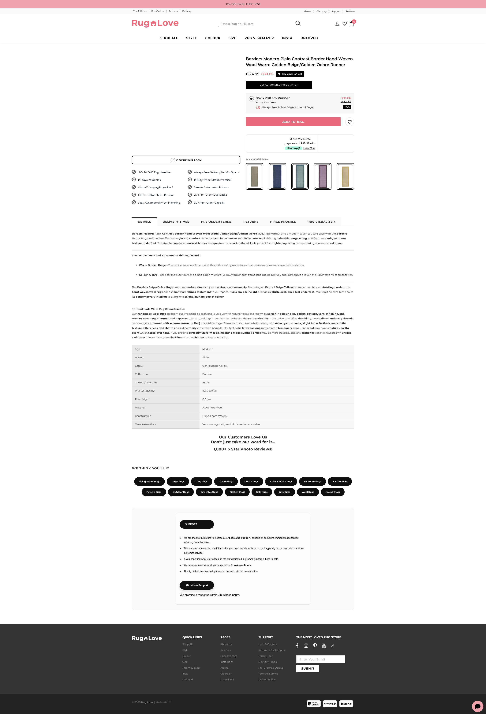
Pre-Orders (158, 11)
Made (159, 702)
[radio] (254, 176)
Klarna (307, 11)
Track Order (140, 11)
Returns (173, 11)
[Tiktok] (332, 645)
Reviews (350, 11)
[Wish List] (349, 121)
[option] (138, 72)
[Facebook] (297, 645)
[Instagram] (306, 645)
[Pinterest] (315, 645)
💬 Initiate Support (197, 585)
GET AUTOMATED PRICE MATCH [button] (279, 84)
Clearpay (322, 11)
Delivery (187, 11)
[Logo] (155, 24)
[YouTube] (323, 645)
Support (336, 11)
